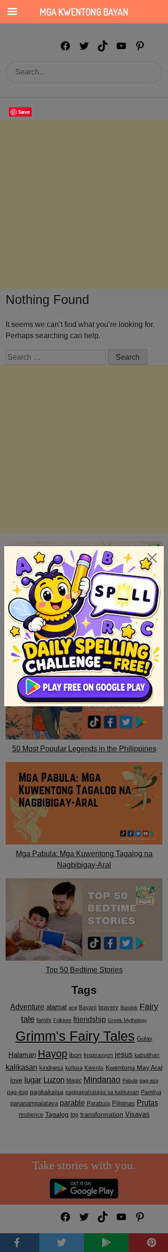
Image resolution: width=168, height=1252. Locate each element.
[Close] (152, 558)
